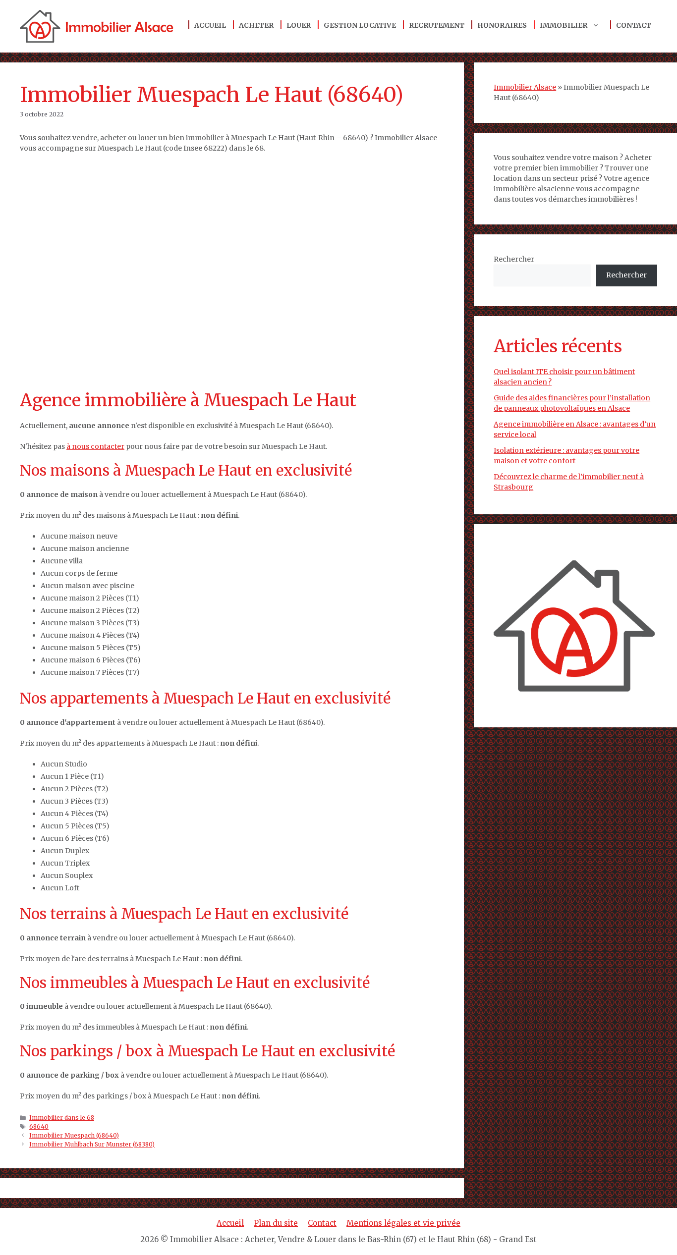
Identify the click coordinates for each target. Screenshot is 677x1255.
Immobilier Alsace (525, 87)
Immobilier (563, 25)
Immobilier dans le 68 (61, 1117)
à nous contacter (95, 446)
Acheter (256, 25)
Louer (298, 25)
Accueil (210, 25)
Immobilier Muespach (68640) (74, 1135)
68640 (39, 1126)
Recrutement (436, 25)
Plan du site (276, 1223)
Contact (633, 25)
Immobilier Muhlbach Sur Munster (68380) (92, 1144)
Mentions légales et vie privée (403, 1223)
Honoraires (502, 25)
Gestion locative (360, 25)
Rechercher (514, 259)
